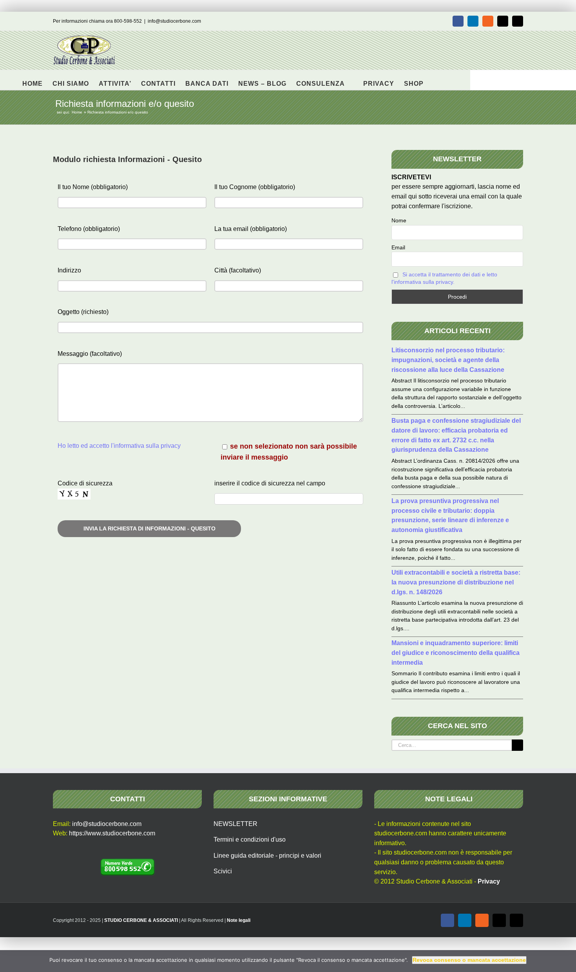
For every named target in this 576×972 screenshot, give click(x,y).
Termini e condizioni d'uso (250, 839)
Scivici (223, 871)
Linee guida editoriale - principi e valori (267, 855)
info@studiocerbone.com (174, 21)
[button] (435, 80)
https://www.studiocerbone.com (112, 833)
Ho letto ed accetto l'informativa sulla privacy (119, 445)
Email (398, 247)
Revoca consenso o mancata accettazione (469, 960)
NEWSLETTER (235, 824)
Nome (398, 220)
